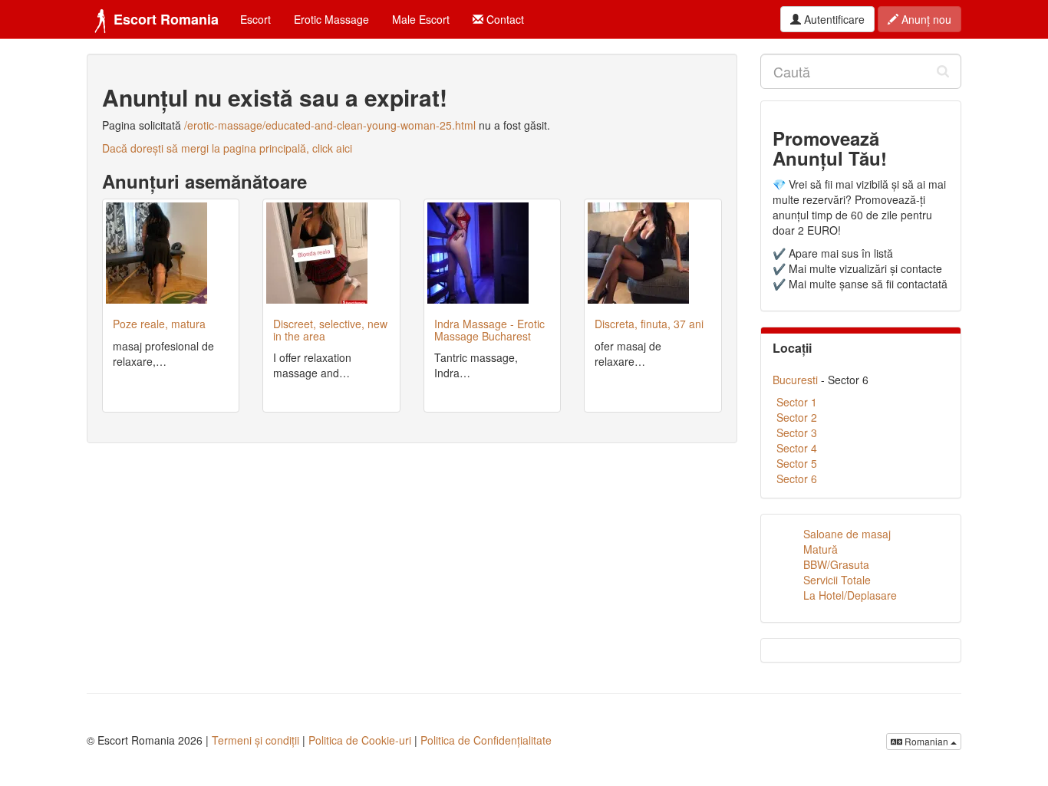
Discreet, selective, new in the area (330, 329)
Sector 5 (796, 463)
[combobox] (861, 71)
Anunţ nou (924, 19)
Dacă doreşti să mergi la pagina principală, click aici (227, 148)
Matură (820, 549)
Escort (255, 19)
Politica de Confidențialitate (486, 740)
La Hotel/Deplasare (850, 595)
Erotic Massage (331, 19)
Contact (503, 19)
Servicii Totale (837, 579)
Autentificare (833, 19)
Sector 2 (796, 417)
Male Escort (421, 19)
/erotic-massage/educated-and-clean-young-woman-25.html (330, 125)
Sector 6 (796, 478)
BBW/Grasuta (836, 564)
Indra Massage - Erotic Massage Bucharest (489, 329)
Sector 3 (796, 432)
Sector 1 (796, 401)
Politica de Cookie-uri (359, 740)
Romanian (926, 741)
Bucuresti (795, 379)
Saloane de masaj (847, 533)
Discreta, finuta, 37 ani (649, 323)
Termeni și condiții (255, 740)
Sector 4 (796, 447)
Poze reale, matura (159, 323)
